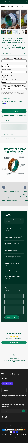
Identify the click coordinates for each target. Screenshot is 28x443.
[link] (11, 187)
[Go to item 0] (3, 32)
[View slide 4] (17, 365)
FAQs (14, 219)
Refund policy (7, 437)
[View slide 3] (15, 365)
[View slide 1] (11, 365)
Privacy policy (13, 437)
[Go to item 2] (9, 32)
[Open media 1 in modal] (17, 12)
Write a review (14, 342)
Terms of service (20, 437)
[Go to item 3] (15, 32)
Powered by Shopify (21, 434)
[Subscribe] (23, 410)
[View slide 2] (13, 365)
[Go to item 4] (21, 32)
